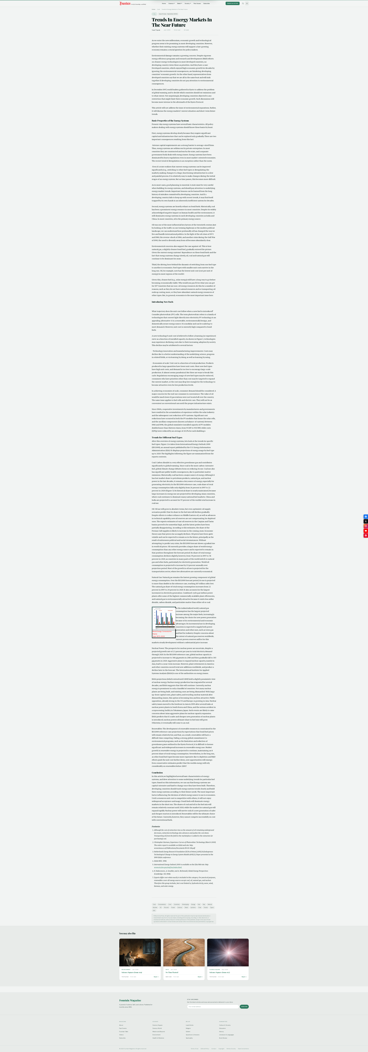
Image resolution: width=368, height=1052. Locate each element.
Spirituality (189, 1038)
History (221, 1031)
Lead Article (189, 1025)
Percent (166, 907)
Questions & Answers (192, 1035)
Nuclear (155, 907)
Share (186, 907)
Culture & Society (225, 1025)
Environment (157, 1035)
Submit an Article (232, 3)
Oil (160, 907)
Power (173, 907)
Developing (185, 904)
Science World (157, 1028)
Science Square (157, 1025)
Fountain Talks (123, 1031)
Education (222, 1028)
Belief (179, 3)
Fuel (199, 904)
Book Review (223, 1038)
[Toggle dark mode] (247, 3)
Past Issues (197, 3)
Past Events (123, 1028)
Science (171, 3)
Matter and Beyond (159, 1031)
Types (212, 907)
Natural (210, 904)
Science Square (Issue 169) (132, 972)
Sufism (188, 1031)
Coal (154, 904)
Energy (193, 904)
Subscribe (206, 3)
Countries (177, 904)
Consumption (162, 904)
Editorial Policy (205, 1049)
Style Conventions (243, 1049)
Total (199, 907)
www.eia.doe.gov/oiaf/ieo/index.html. (168, 867)
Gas (204, 904)
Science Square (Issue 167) (219, 972)
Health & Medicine (158, 1038)
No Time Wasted (172, 972)
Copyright (221, 1049)
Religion (188, 1028)
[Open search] (243, 3)
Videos (121, 1035)
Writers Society (231, 1049)
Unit (154, 910)
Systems (193, 907)
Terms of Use (194, 1049)
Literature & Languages (226, 1035)
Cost (169, 904)
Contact (213, 1049)
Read (155, 977)
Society (187, 3)
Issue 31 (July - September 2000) (168, 14)
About (121, 1025)
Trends (206, 907)
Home (164, 3)
